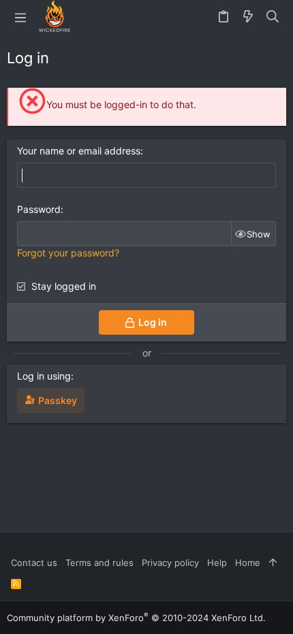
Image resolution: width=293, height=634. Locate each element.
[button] (20, 17)
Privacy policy (170, 562)
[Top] (272, 562)
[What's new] (248, 17)
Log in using (44, 376)
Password (39, 209)
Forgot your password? (68, 252)
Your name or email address (78, 150)
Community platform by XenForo (136, 617)
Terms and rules (99, 562)
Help (217, 562)
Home (247, 562)
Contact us (34, 562)
